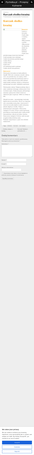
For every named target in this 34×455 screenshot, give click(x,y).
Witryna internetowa (7, 167)
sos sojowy (22, 125)
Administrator (8, 16)
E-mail (4, 164)
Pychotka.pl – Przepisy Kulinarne (17, 4)
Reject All (17, 451)
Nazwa (4, 160)
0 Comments (25, 16)
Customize (17, 447)
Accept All (17, 442)
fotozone (6, 12)
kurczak (16, 125)
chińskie (9, 125)
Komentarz (5, 144)
